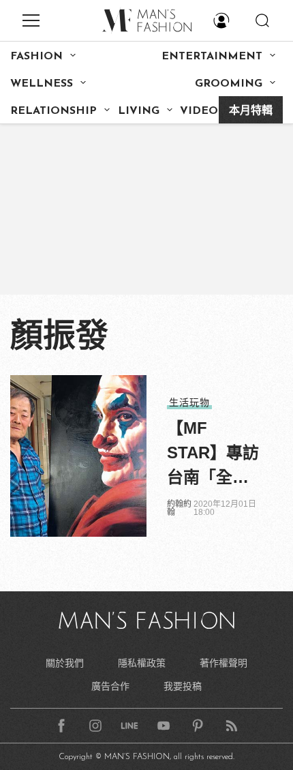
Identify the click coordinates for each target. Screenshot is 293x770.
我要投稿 (183, 686)
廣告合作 (110, 686)
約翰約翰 (179, 508)
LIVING (138, 111)
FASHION (36, 56)
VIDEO (199, 111)
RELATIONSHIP (53, 111)
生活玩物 (189, 402)
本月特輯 (251, 111)
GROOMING (228, 83)
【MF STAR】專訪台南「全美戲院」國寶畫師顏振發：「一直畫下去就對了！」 (213, 454)
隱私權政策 (142, 662)
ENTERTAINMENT (211, 56)
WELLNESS (41, 83)
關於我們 (65, 662)
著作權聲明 (223, 662)
